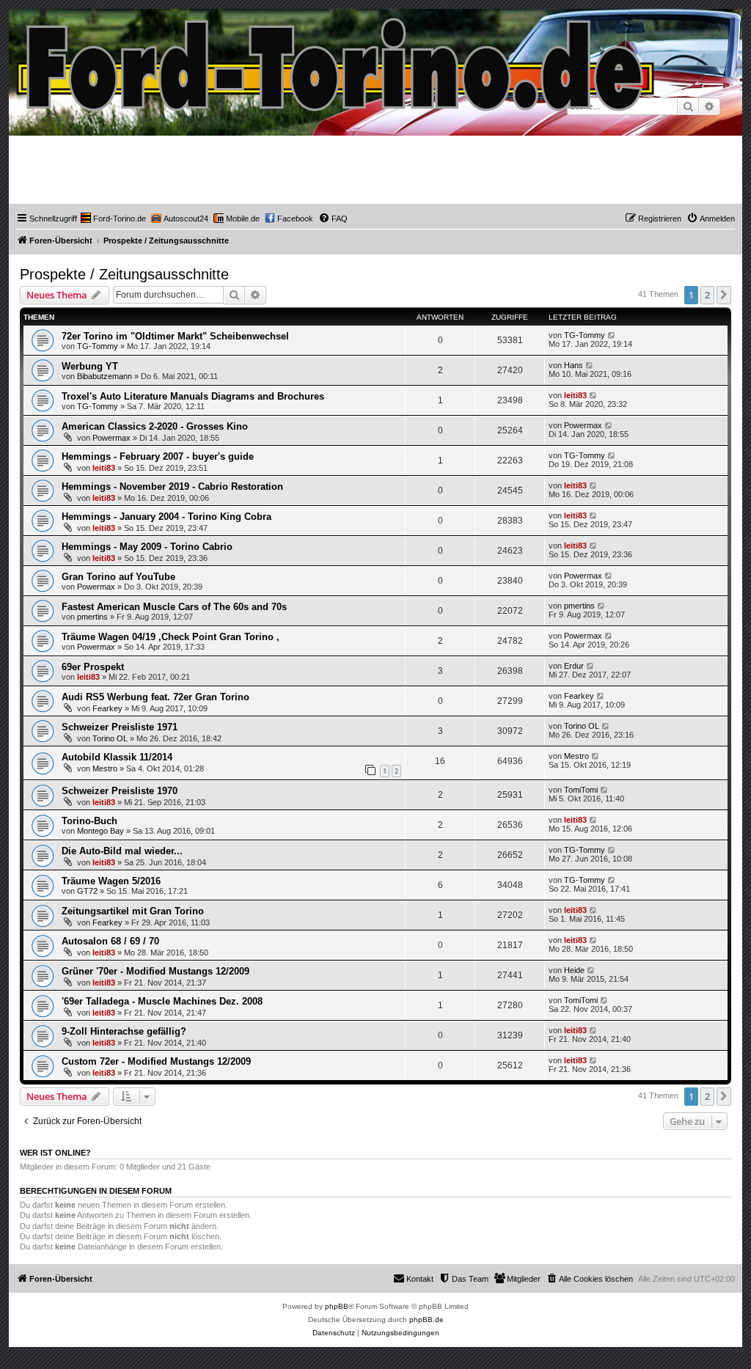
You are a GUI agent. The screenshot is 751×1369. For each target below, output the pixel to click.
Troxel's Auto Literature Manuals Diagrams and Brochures (193, 396)
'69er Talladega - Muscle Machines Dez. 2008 (162, 1001)
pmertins (92, 616)
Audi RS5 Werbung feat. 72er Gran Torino (155, 696)
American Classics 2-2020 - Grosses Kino (155, 426)
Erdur (574, 665)
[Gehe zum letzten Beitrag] (612, 335)
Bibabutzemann (104, 376)
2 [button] (707, 294)
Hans (573, 365)
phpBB (336, 1306)
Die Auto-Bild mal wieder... (122, 850)
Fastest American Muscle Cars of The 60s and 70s (174, 606)
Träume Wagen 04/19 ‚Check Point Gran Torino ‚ (170, 636)
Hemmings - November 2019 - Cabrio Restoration (172, 486)
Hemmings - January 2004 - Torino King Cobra (166, 516)
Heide (574, 970)
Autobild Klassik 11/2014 (117, 757)
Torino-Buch (89, 820)
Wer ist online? (55, 1152)
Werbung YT (90, 366)
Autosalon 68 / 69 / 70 (110, 941)
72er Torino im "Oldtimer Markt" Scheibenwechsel (175, 336)
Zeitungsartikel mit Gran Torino (133, 911)
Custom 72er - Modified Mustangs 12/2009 (156, 1061)
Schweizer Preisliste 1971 (119, 727)
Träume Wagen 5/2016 (111, 881)
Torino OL (110, 738)
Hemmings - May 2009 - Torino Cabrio (147, 546)
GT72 (87, 891)
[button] (724, 295)
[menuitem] (113, 218)
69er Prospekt (93, 666)
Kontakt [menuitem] (419, 1278)
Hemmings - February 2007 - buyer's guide (158, 456)
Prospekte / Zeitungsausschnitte (124, 274)
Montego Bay (100, 830)
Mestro (104, 768)
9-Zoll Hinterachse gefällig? (124, 1031)
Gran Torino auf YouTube (118, 576)
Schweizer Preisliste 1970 (119, 790)
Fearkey (107, 708)
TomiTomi (581, 789)
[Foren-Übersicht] (336, 61)
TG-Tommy (97, 346)
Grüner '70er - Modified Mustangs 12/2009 (155, 971)
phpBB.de (426, 1319)
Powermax (111, 437)
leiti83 (575, 395)
